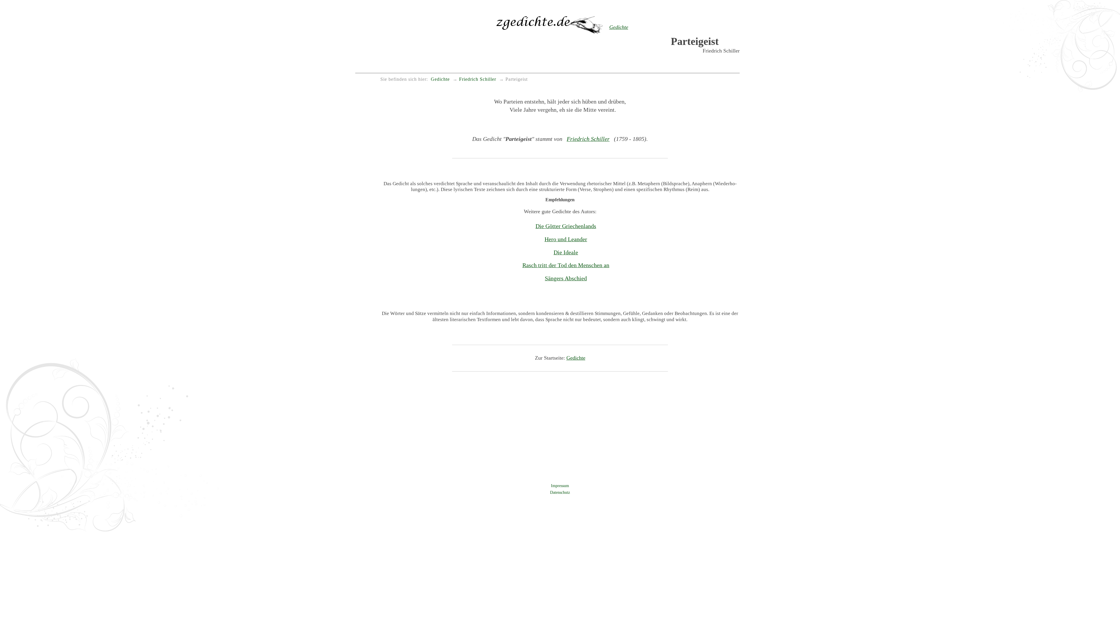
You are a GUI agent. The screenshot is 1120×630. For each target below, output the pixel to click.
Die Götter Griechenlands (566, 226)
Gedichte (575, 358)
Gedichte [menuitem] (440, 79)
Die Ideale (566, 252)
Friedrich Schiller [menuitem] (477, 79)
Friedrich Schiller (588, 139)
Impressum (560, 485)
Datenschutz (560, 492)
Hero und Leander (566, 239)
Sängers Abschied (566, 278)
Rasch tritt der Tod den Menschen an (565, 265)
